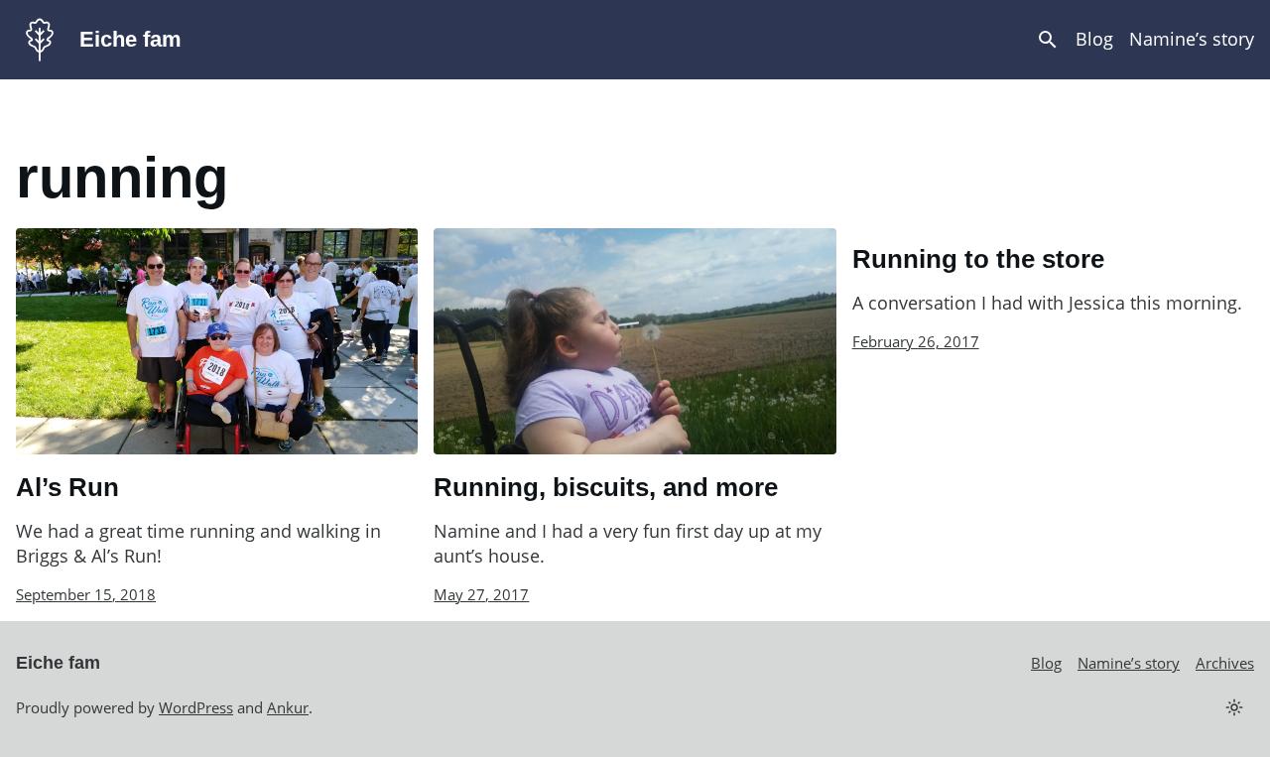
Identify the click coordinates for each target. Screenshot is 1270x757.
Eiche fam (130, 39)
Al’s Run (67, 487)
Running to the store (978, 259)
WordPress (196, 707)
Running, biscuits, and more (606, 487)
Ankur (288, 707)
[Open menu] (1048, 40)
